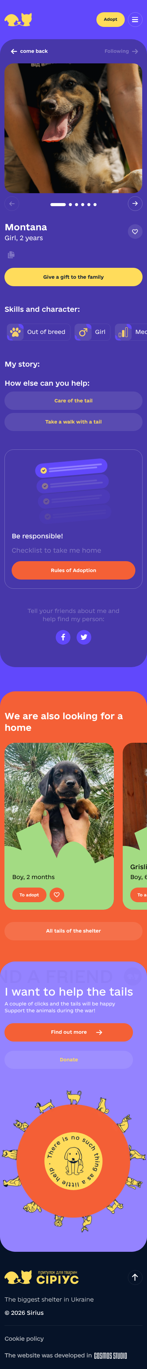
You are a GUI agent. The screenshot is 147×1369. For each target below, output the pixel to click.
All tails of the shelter (73, 931)
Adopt (110, 19)
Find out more (69, 1032)
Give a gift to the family (73, 277)
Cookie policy (23, 1339)
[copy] (9, 255)
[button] (58, 204)
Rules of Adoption (73, 570)
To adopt (29, 894)
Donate (69, 1059)
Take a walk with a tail (73, 422)
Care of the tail (73, 400)
